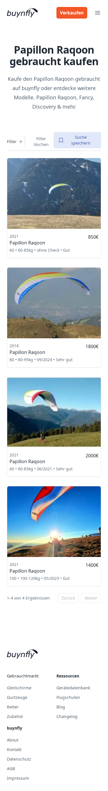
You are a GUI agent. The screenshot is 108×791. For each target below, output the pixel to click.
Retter (13, 707)
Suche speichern (80, 140)
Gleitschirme (19, 687)
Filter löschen (41, 141)
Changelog (66, 716)
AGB (11, 768)
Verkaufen (72, 13)
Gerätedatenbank (73, 687)
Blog (60, 707)
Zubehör (15, 716)
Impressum (18, 778)
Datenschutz (19, 759)
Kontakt (14, 749)
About (12, 740)
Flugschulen (68, 697)
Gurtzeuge (17, 697)
